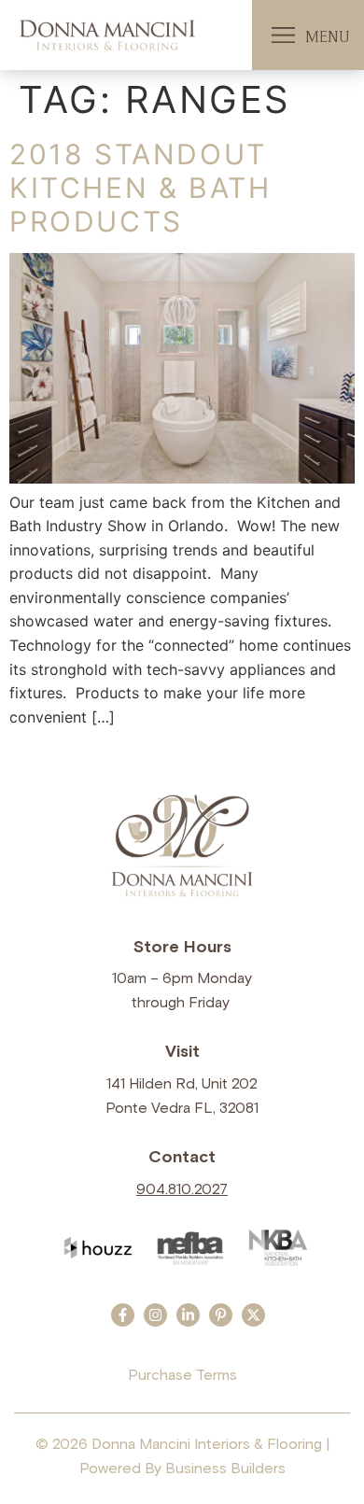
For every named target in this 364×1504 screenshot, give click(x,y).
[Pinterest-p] (220, 1315)
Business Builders (225, 1468)
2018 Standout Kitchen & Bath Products (140, 187)
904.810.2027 (182, 1189)
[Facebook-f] (122, 1315)
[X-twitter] (253, 1315)
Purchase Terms (182, 1375)
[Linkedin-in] (188, 1315)
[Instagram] (155, 1315)
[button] (283, 35)
